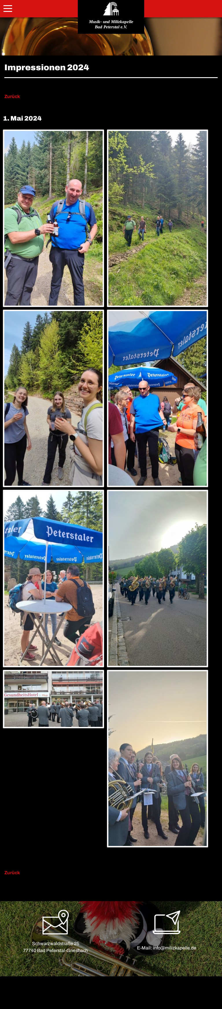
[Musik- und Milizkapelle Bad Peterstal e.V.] (111, 8)
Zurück (12, 96)
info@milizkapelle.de (174, 947)
